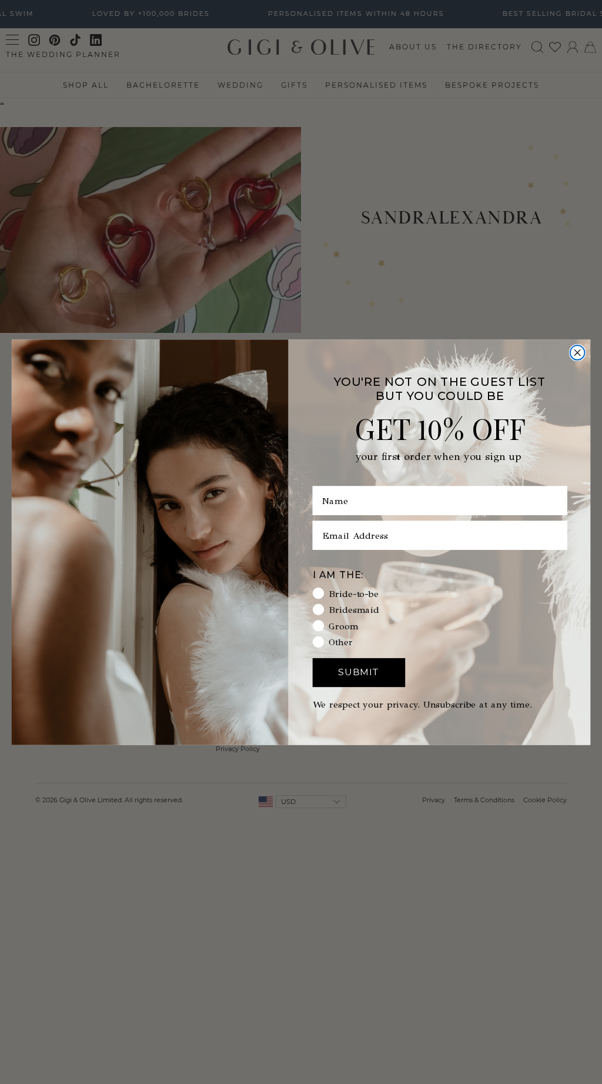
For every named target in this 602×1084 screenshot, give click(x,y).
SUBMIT (359, 672)
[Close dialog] (577, 352)
